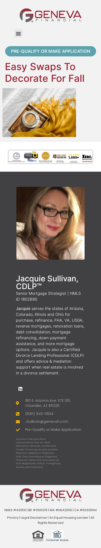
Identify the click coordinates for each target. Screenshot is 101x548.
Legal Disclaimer (34, 518)
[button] (18, 33)
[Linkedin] (20, 388)
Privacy (13, 518)
